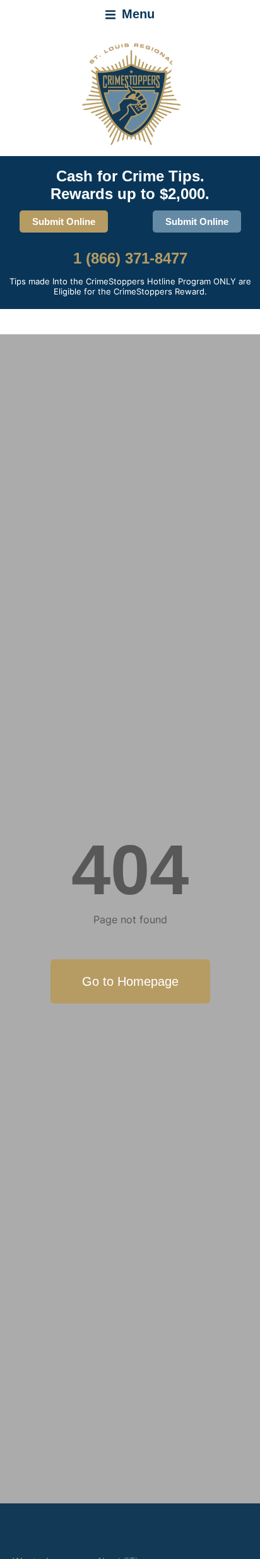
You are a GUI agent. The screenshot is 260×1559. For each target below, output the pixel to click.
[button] (130, 14)
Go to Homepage (130, 981)
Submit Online (63, 221)
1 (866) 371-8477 (130, 258)
